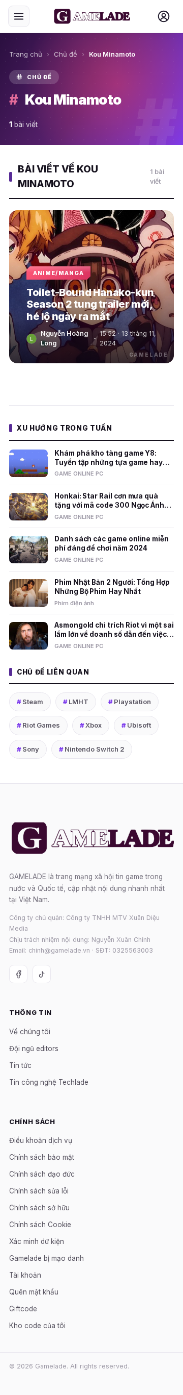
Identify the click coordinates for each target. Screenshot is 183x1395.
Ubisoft (136, 725)
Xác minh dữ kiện (36, 1241)
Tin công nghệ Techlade (48, 1082)
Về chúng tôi (29, 1032)
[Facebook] (18, 974)
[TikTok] (42, 974)
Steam (30, 702)
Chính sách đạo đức (42, 1174)
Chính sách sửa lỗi (39, 1191)
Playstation (129, 702)
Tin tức (20, 1065)
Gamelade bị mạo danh (46, 1258)
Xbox (91, 725)
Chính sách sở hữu (39, 1208)
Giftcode (23, 1309)
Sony (28, 749)
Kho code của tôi (37, 1326)
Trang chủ (25, 54)
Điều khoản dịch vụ (40, 1140)
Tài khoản (25, 1275)
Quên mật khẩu (33, 1292)
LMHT (75, 702)
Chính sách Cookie (40, 1224)
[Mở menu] (18, 16)
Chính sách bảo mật (41, 1157)
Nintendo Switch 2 (92, 749)
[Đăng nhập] (164, 16)
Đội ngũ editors (33, 1048)
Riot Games (38, 725)
